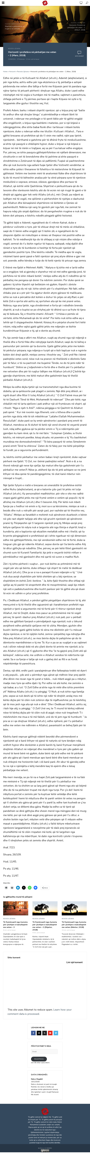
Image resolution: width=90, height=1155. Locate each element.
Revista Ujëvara (14, 49)
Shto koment (79, 56)
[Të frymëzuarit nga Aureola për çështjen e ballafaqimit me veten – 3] (15, 908)
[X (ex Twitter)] (44, 1033)
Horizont (12, 71)
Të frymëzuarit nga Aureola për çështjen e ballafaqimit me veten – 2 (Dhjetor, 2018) (44, 926)
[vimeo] (56, 1033)
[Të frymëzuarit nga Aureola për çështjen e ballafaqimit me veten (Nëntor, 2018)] (74, 908)
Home (5, 71)
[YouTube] (50, 1033)
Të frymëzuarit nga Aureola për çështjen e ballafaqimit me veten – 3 (15, 925)
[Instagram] (39, 1033)
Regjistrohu (39, 1059)
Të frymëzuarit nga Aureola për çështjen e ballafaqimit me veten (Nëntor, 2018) (74, 925)
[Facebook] (33, 1033)
